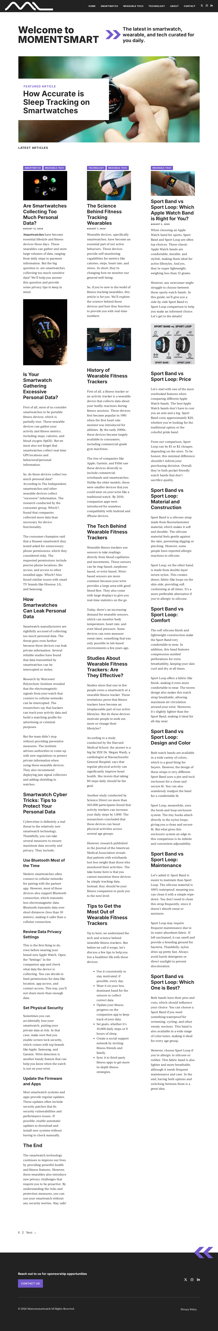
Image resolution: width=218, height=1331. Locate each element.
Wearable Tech (133, 6)
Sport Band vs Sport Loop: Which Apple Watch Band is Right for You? (172, 209)
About (174, 6)
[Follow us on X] (202, 6)
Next (31, 1233)
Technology (157, 6)
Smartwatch (109, 6)
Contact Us (30, 1283)
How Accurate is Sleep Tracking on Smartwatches (56, 102)
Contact (189, 6)
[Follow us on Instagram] (207, 6)
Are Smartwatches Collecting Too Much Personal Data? (45, 214)
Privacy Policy (189, 1309)
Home (92, 6)
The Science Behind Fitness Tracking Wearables (104, 214)
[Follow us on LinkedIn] (211, 6)
